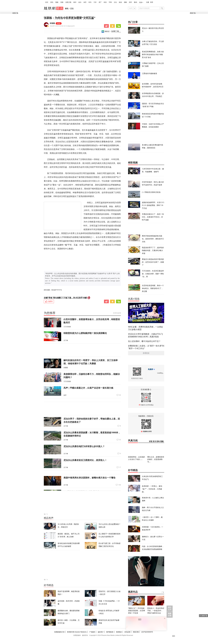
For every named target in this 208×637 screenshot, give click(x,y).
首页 (46, 2)
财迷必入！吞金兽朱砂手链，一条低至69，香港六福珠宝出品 (155, 610)
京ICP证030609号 (147, 632)
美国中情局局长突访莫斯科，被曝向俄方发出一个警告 (90, 477)
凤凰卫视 (68, 2)
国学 (130, 2)
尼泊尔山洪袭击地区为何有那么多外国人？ (84, 446)
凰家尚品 (133, 591)
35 (120, 440)
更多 (140, 2)
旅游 (120, 2)
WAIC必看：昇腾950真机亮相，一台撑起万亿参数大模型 (145, 328)
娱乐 (79, 2)
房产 (100, 2)
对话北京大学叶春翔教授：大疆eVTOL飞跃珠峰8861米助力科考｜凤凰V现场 (145, 335)
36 (120, 395)
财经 (74, 2)
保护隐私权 (109, 632)
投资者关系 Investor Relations (77, 632)
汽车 (95, 2)
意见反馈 (127, 632)
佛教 (125, 2)
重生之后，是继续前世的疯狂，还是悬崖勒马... (155, 459)
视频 (56, 2)
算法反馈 (118, 313)
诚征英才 (101, 632)
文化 (115, 2)
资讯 (51, 2)
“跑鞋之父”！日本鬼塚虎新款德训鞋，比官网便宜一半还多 (136, 610)
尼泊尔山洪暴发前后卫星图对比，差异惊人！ (85, 460)
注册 (147, 2)
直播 (61, 2)
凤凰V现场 (133, 298)
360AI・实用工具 (111, 31)
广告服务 (92, 632)
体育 (85, 2)
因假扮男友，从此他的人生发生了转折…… (136, 458)
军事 (110, 2)
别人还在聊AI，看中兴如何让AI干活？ (144, 341)
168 (119, 485)
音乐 (154, 441)
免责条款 (119, 632)
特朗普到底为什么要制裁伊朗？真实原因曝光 (85, 333)
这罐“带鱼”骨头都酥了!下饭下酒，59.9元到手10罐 (65, 297)
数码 (135, 2)
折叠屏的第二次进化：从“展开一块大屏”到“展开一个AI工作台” (146, 347)
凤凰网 (150, 369)
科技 (105, 2)
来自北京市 (62, 26)
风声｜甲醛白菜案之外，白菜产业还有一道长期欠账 (88, 387)
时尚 (90, 2)
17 (120, 467)
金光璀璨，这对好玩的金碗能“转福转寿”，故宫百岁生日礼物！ (152, 87)
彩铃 (158, 441)
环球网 (52, 23)
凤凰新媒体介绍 (59, 632)
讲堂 (150, 441)
